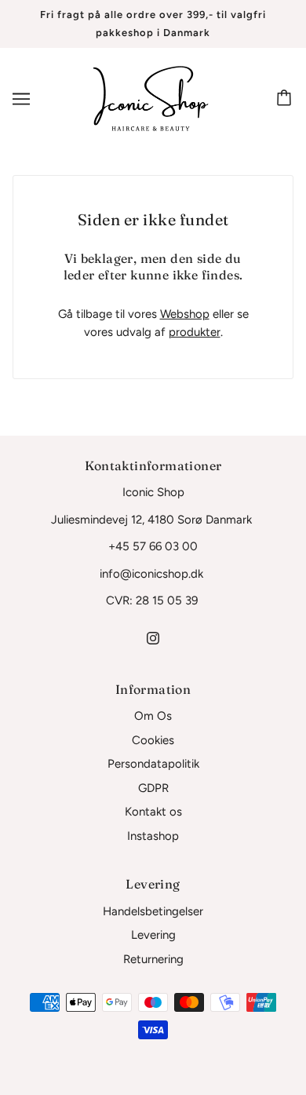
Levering (153, 935)
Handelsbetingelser (153, 911)
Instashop (153, 836)
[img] (153, 637)
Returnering (153, 959)
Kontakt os (153, 812)
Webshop (184, 314)
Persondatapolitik (153, 764)
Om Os (153, 716)
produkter (194, 332)
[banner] (150, 98)
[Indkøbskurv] (286, 99)
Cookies (153, 740)
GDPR (153, 788)
